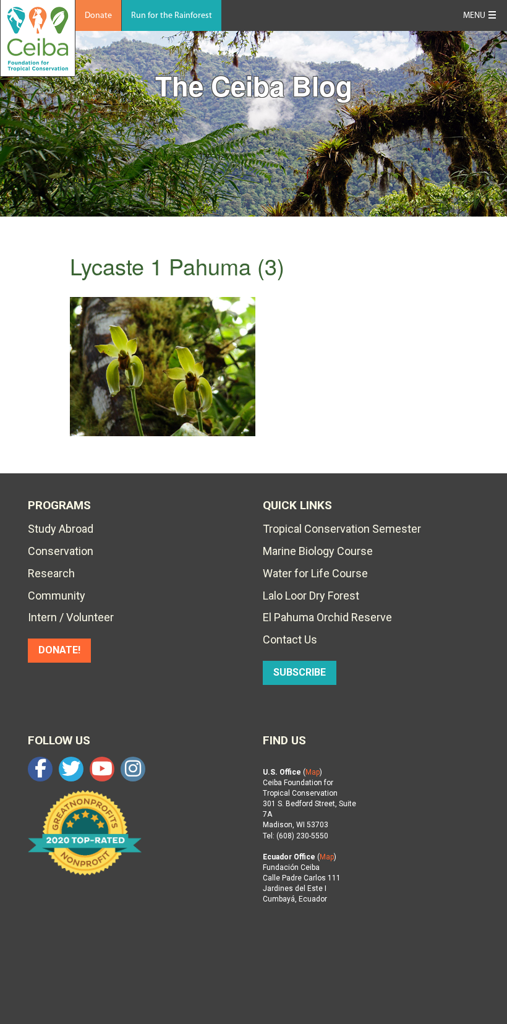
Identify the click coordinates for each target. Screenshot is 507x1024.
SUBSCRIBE (299, 672)
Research (51, 573)
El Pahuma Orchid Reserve (327, 617)
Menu (474, 15)
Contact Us (290, 639)
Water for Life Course (315, 573)
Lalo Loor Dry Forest (311, 595)
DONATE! (59, 650)
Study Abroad (60, 528)
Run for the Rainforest (171, 15)
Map (312, 772)
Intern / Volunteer (71, 617)
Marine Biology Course (318, 550)
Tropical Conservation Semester (342, 528)
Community (56, 595)
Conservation (60, 550)
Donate (98, 15)
